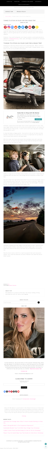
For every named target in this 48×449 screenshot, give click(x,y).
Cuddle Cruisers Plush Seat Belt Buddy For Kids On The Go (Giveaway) (22, 430)
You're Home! (8, 16)
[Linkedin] (19, 27)
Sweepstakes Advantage (29, 399)
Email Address (24, 381)
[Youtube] (29, 27)
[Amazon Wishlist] (37, 27)
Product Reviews (12, 285)
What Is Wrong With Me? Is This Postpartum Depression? (18, 425)
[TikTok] (16, 392)
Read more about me (35, 368)
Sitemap (24, 416)
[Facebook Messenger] (22, 27)
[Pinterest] (5, 27)
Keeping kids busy (14, 38)
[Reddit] (15, 27)
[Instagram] (8, 27)
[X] (26, 27)
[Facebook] (12, 27)
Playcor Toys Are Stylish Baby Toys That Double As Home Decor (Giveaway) (23, 433)
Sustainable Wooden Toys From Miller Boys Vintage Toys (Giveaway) (21, 428)
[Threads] (33, 27)
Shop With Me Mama (18, 440)
